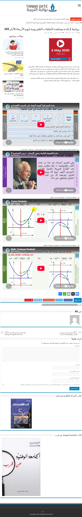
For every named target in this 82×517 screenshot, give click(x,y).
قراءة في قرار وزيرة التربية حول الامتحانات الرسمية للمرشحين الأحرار (14, 53)
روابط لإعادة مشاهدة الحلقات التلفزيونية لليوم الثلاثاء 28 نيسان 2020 (59, 305)
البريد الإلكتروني (74, 371)
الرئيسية (77, 22)
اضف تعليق (47, 32)
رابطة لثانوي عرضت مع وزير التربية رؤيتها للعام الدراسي (68, 332)
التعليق (76, 346)
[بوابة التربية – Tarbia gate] (41, 7)
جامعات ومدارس (69, 22)
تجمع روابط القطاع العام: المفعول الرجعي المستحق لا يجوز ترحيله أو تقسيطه (47, 19)
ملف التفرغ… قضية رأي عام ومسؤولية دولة (13, 94)
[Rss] (43, 511)
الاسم (77, 365)
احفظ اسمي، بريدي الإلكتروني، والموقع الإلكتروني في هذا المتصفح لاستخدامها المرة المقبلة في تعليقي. (49, 384)
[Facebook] (41, 511)
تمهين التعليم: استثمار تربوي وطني (13, 74)
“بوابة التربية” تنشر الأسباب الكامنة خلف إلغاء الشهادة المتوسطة (15, 332)
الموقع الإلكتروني (74, 378)
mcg (76, 32)
